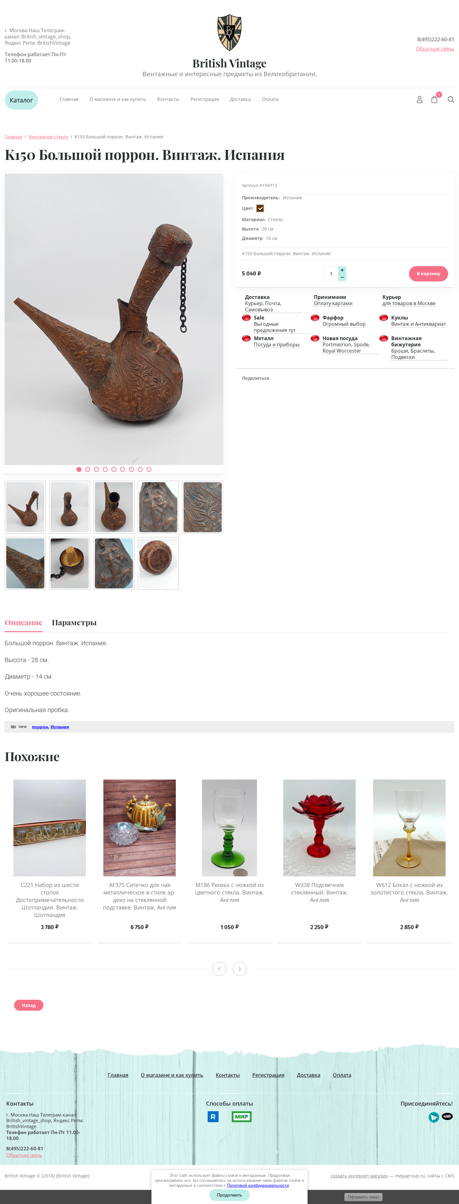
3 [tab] (96, 469)
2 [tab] (88, 469)
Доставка (240, 99)
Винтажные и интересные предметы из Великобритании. (229, 74)
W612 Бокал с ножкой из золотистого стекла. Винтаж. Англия (409, 892)
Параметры (74, 622)
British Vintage (229, 63)
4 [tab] (105, 469)
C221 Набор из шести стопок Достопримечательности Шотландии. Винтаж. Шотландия (50, 900)
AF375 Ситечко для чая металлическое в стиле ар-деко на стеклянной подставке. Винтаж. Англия (139, 896)
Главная (69, 99)
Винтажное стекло (48, 137)
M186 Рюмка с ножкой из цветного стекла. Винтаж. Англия (229, 892)
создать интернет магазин (359, 1176)
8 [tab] (140, 469)
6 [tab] (123, 469)
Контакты (168, 99)
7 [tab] (131, 469)
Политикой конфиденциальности (258, 1185)
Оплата (270, 99)
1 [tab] (79, 469)
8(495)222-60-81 (435, 39)
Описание (24, 622)
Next (240, 969)
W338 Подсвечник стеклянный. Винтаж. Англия (319, 892)
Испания (292, 198)
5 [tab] (114, 469)
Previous (219, 969)
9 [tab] (149, 469)
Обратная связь (435, 48)
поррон (40, 726)
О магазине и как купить (118, 99)
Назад (29, 1005)
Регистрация (204, 99)
